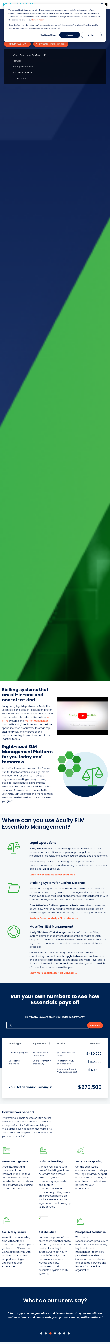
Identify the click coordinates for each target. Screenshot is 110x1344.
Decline (91, 35)
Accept (70, 35)
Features (17, 61)
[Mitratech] (106, 3)
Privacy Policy (38, 20)
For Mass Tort (19, 78)
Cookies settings (48, 35)
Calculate (95, 1025)
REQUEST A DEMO (17, 44)
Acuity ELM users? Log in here (51, 44)
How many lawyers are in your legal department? (55, 1017)
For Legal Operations (23, 66)
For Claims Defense (22, 72)
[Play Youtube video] (82, 715)
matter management (37, 720)
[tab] (41, 1333)
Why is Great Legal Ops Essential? (29, 55)
